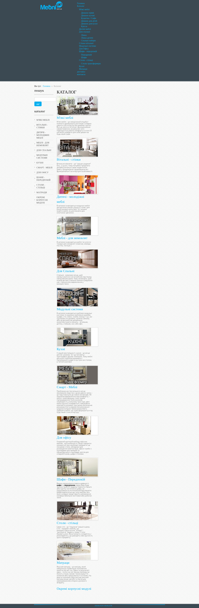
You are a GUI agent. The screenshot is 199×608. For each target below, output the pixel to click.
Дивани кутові (88, 15)
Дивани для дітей (89, 21)
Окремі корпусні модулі (74, 588)
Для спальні (84, 32)
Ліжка (84, 35)
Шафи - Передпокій (71, 479)
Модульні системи (87, 46)
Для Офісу (84, 48)
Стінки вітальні (86, 43)
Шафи (84, 57)
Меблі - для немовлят (72, 238)
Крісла (84, 26)
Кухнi (61, 349)
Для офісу (64, 437)
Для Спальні (65, 271)
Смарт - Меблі (67, 387)
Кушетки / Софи (88, 18)
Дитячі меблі (85, 29)
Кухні (81, 66)
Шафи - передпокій (88, 51)
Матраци (83, 69)
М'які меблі (84, 9)
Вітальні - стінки (69, 159)
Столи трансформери (91, 63)
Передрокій (86, 55)
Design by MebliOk (103, 606)
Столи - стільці (86, 60)
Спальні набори (88, 40)
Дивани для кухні (89, 23)
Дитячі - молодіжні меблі (42, 135)
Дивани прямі (87, 13)
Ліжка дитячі (87, 38)
